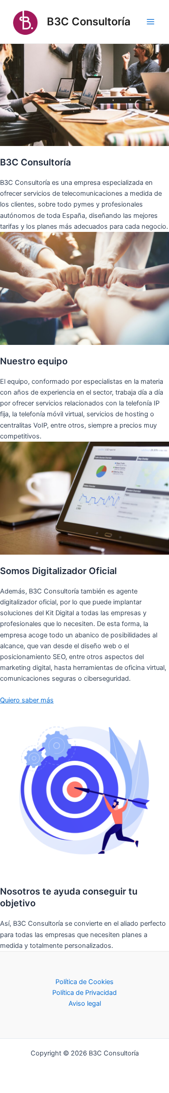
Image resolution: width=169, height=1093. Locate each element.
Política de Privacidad (84, 993)
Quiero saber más (27, 700)
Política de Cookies (84, 982)
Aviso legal (85, 1003)
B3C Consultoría (89, 21)
